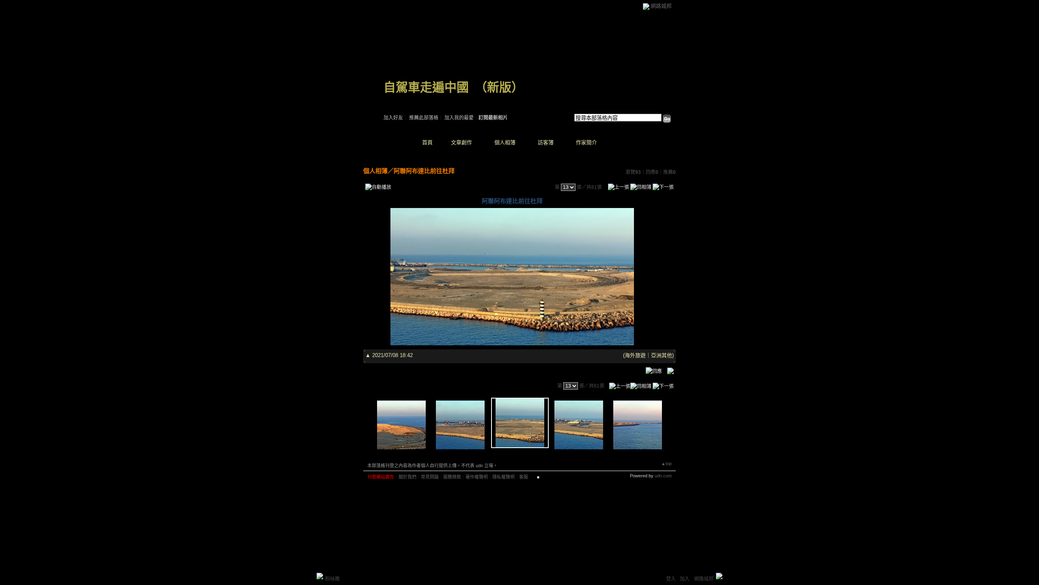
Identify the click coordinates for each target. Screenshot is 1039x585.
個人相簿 (504, 142)
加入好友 (393, 118)
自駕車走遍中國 (426, 87)
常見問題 (430, 476)
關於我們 (407, 476)
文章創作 (461, 142)
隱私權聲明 (503, 476)
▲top (666, 463)
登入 (671, 579)
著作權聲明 (477, 476)
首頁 (427, 142)
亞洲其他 (661, 355)
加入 (685, 579)
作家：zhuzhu (398, 97)
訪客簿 (546, 142)
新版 (499, 87)
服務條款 (452, 476)
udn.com (663, 475)
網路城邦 (661, 6)
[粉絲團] (320, 576)
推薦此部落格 (423, 118)
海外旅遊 (635, 355)
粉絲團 (332, 579)
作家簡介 (586, 142)
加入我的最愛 (459, 118)
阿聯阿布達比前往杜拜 (424, 170)
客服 (523, 476)
